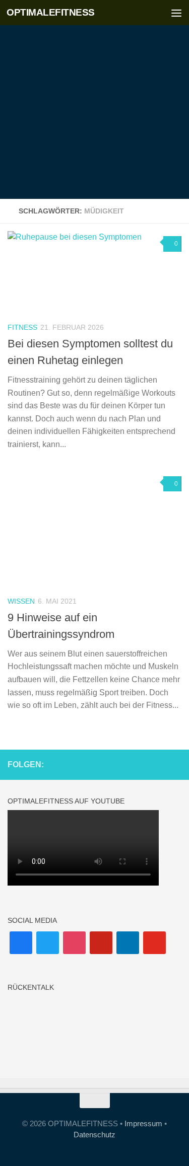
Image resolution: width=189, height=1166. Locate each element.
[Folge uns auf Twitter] (175, 764)
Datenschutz (94, 1134)
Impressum (143, 1123)
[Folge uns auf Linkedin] (159, 764)
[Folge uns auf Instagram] (127, 764)
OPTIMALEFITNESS (51, 12)
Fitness (22, 327)
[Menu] (176, 12)
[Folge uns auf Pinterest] (143, 764)
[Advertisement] (94, 99)
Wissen (21, 601)
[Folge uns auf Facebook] (111, 764)
